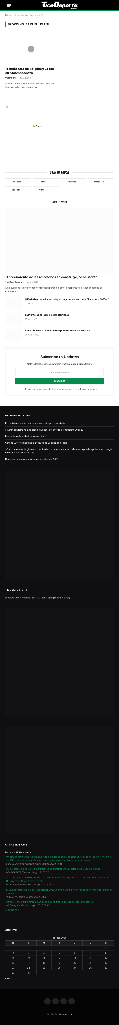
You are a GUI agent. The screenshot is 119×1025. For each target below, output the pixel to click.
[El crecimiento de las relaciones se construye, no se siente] (59, 240)
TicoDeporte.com (13, 282)
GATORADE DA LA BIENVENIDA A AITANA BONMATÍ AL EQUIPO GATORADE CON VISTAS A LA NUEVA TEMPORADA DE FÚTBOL (57, 879)
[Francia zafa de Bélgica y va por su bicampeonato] (31, 49)
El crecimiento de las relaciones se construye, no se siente (51, 277)
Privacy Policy (79, 389)
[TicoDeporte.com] (59, 5)
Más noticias (12, 909)
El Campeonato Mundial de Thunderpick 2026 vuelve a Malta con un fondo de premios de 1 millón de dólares (59, 891)
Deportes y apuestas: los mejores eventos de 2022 (31, 459)
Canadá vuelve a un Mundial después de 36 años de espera (57, 330)
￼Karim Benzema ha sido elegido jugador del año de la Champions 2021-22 (67, 299)
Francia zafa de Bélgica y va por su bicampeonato (29, 71)
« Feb (8, 978)
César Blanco (11, 78)
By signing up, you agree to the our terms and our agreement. (61, 389)
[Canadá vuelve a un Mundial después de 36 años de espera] (13, 334)
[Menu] (9, 5)
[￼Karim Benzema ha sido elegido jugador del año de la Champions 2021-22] (13, 303)
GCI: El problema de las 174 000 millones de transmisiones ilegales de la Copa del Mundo (53, 868)
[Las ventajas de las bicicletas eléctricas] (13, 319)
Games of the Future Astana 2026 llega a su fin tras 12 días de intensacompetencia (49, 901)
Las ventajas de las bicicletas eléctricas (47, 314)
